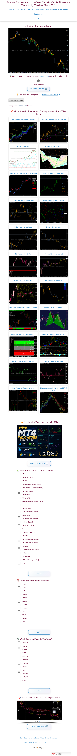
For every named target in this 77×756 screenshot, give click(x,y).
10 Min (24, 594)
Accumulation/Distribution (30, 539)
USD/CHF (25, 653)
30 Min (24, 601)
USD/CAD (25, 656)
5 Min (24, 591)
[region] (39, 712)
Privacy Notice (44, 738)
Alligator (25, 536)
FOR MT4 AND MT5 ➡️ (39, 726)
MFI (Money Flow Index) (30, 543)
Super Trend (26, 515)
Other (24, 563)
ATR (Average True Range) (30, 549)
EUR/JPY (25, 673)
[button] (18, 710)
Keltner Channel (27, 522)
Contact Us (38, 14)
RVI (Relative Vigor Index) (30, 560)
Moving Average (27, 491)
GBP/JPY (25, 677)
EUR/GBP (25, 667)
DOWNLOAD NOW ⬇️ (38, 89)
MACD (24, 474)
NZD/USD (25, 663)
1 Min (24, 584)
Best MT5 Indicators (36, 9)
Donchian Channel (28, 525)
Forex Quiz (23, 738)
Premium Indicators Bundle (57, 9)
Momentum (26, 494)
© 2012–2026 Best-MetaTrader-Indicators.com (38, 743)
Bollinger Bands (27, 477)
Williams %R (26, 498)
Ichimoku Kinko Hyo (28, 532)
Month (24, 618)
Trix (23, 529)
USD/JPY (25, 646)
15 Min (24, 598)
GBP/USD (25, 649)
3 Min (24, 587)
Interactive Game (33, 738)
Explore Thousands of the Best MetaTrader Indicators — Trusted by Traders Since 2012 (38, 4)
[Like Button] (38, 80)
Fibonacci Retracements (30, 519)
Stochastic (25, 481)
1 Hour (24, 605)
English (58, 754)
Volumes (25, 546)
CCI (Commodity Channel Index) (32, 501)
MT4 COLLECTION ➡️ (39, 463)
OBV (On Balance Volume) (30, 512)
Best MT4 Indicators (17, 9)
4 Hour (24, 608)
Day (23, 611)
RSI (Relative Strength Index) (31, 484)
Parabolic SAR (26, 508)
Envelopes (25, 505)
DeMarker (25, 553)
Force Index (26, 556)
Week (24, 615)
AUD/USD (25, 660)
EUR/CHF (25, 670)
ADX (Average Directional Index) (32, 488)
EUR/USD (25, 642)
